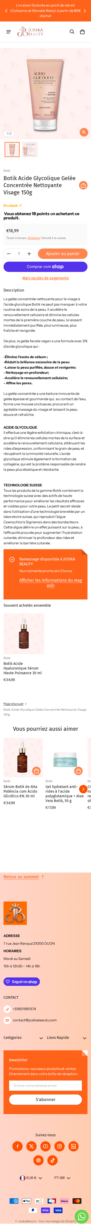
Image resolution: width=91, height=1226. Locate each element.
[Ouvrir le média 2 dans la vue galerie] (29, 149)
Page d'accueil (13, 704)
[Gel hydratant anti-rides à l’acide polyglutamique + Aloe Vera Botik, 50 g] (65, 757)
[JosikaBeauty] (31, 32)
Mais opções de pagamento (45, 278)
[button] (72, 32)
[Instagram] (59, 1146)
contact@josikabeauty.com (35, 1020)
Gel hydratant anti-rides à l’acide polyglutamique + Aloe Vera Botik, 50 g (65, 793)
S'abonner (46, 1099)
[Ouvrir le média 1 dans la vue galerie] (12, 149)
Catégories (12, 1037)
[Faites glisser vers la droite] (85, 11)
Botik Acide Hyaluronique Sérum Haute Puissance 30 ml (23, 668)
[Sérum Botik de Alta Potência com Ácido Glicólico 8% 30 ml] (23, 757)
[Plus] (29, 254)
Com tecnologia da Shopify (57, 1221)
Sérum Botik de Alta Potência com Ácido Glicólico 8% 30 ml (20, 791)
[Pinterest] (38, 1160)
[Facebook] (17, 1146)
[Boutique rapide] (36, 771)
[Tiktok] (52, 1160)
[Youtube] (45, 1146)
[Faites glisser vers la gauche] (6, 11)
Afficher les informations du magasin (50, 583)
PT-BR (59, 1178)
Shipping (34, 238)
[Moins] (9, 254)
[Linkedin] (73, 1146)
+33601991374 (24, 1009)
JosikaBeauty (27, 1221)
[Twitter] (31, 1146)
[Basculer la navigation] (9, 32)
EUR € (31, 1178)
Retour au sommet (21, 876)
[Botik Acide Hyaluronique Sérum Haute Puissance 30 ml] (24, 633)
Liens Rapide (58, 1037)
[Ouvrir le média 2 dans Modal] (45, 93)
